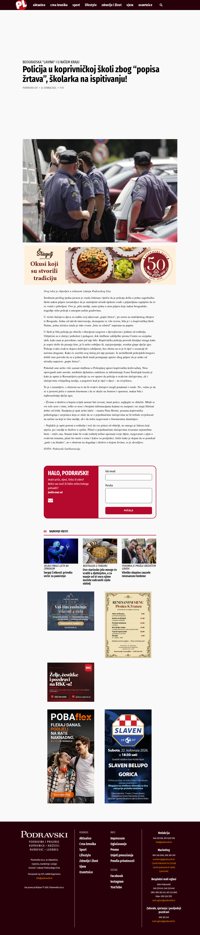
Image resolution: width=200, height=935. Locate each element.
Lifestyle (91, 5)
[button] (161, 5)
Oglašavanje (118, 844)
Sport (76, 5)
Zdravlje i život (112, 5)
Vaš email (110, 471)
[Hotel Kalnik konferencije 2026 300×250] (70, 629)
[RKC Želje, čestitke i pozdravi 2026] (70, 701)
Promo (114, 849)
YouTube (116, 887)
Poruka (109, 485)
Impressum (117, 838)
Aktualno (39, 5)
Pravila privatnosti (122, 861)
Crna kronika (59, 5)
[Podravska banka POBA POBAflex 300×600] (70, 802)
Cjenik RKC (164, 871)
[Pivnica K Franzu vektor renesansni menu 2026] (128, 657)
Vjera (130, 5)
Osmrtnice (145, 5)
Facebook (116, 876)
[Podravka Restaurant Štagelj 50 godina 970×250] (100, 284)
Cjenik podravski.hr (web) (164, 867)
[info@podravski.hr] (50, 500)
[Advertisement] (100, 35)
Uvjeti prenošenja (121, 855)
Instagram (116, 881)
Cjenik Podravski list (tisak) (164, 863)
